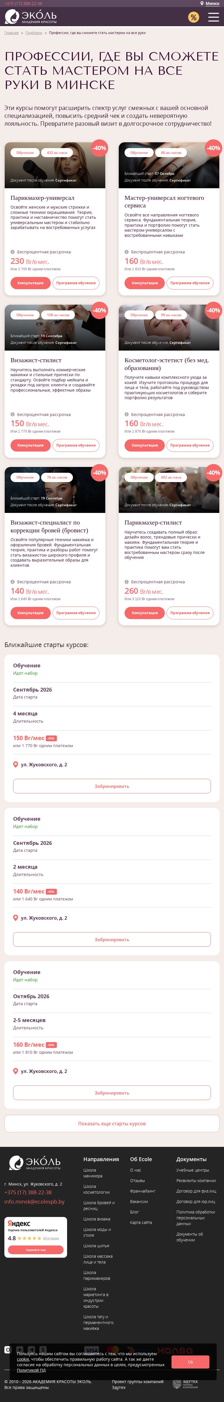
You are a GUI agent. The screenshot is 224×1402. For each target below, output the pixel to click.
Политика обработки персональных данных (195, 1217)
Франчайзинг (142, 1191)
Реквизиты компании (196, 1180)
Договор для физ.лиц (196, 1191)
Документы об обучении (189, 1237)
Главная (11, 32)
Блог (134, 1212)
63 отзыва (51, 1238)
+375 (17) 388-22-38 (23, 3)
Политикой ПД (31, 1370)
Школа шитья (96, 1245)
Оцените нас (36, 1250)
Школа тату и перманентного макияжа (98, 1322)
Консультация (30, 282)
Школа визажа (96, 1219)
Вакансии (139, 1201)
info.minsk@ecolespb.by (34, 1201)
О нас (135, 1170)
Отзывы (137, 1180)
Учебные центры (192, 1170)
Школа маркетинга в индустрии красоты (95, 1297)
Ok (190, 1362)
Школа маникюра (92, 1173)
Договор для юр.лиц (195, 1201)
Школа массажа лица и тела (98, 1259)
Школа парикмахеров (96, 1275)
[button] (214, 15)
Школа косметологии (96, 1189)
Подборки (33, 32)
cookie (23, 1359)
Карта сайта (141, 1222)
